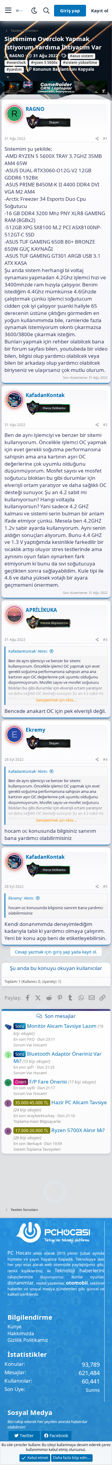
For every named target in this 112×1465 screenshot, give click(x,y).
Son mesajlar (60, 1016)
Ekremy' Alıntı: (21, 898)
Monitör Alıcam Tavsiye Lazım (55, 1025)
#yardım (14, 69)
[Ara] (46, 11)
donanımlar (20, 1283)
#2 (105, 424)
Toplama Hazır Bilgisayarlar (37, 1121)
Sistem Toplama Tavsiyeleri (37, 1149)
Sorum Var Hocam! (30, 1045)
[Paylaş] (97, 138)
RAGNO (16, 55)
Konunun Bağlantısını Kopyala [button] (63, 69)
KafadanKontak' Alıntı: (27, 651)
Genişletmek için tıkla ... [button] (56, 700)
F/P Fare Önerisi (41, 1081)
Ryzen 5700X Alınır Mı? (60, 1130)
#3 (105, 639)
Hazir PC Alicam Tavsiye (61, 1102)
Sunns (93, 1390)
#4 (105, 759)
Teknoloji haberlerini (79, 1270)
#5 (105, 886)
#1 (105, 138)
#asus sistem (81, 55)
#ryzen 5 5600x (44, 62)
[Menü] (8, 10)
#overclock (16, 62)
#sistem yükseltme (80, 62)
